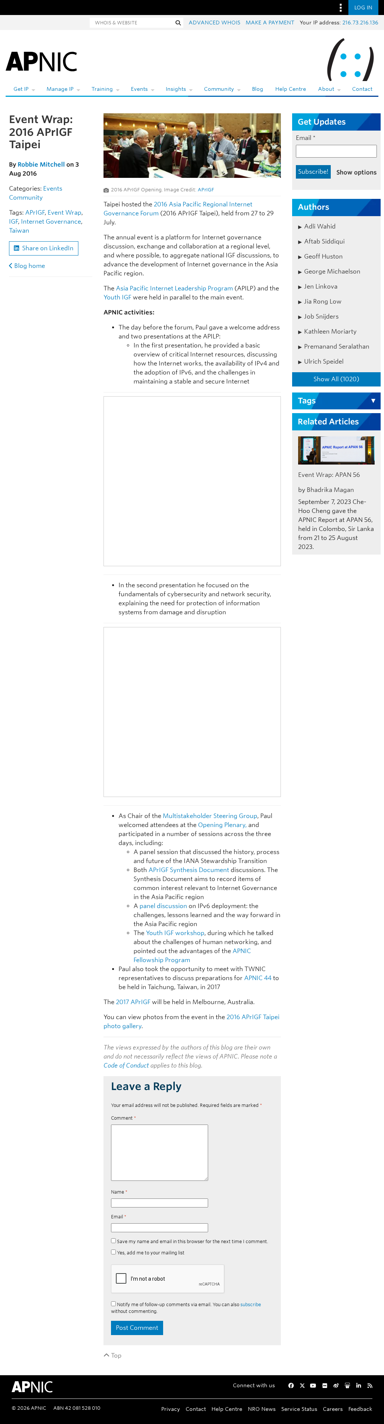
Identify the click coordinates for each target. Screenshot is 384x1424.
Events (139, 89)
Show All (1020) (336, 379)
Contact (362, 89)
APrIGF (35, 212)
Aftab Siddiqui (324, 241)
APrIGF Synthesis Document (188, 870)
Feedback (360, 1409)
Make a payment (270, 23)
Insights (176, 89)
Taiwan (19, 230)
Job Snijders (321, 316)
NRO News (262, 1409)
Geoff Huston (323, 256)
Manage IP (60, 89)
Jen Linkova (321, 286)
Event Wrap (64, 212)
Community (219, 89)
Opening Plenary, (222, 825)
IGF (13, 221)
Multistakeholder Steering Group (210, 816)
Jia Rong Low (323, 301)
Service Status (299, 1409)
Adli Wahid (320, 226)
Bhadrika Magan (330, 489)
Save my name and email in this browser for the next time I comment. (192, 1241)
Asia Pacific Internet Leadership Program (174, 288)
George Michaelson (332, 271)
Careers (333, 1409)
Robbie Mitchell (41, 164)
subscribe (250, 1304)
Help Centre (290, 89)
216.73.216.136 (360, 23)
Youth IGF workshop (175, 933)
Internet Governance (51, 221)
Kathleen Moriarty (330, 331)
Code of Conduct (126, 1065)
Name (119, 1192)
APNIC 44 (258, 978)
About (326, 89)
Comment (123, 1118)
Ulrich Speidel (324, 361)
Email (118, 1216)
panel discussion (163, 906)
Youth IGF (117, 297)
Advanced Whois (214, 23)
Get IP (21, 89)
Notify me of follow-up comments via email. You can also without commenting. (186, 1308)
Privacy (170, 1409)
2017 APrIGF (133, 1002)
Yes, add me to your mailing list (150, 1253)
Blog (257, 89)
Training (102, 89)
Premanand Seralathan (336, 346)
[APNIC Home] (41, 60)
